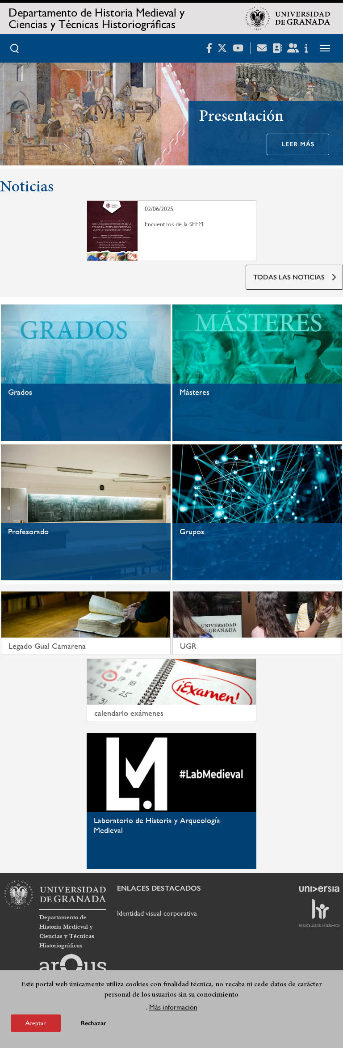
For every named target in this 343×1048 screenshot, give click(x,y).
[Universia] (319, 889)
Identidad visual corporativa (157, 913)
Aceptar (35, 1023)
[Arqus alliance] (72, 968)
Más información (173, 1007)
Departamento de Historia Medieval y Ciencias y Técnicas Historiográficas (96, 18)
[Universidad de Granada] (288, 18)
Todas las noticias (289, 277)
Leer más (297, 144)
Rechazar (93, 1023)
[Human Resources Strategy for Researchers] (319, 913)
